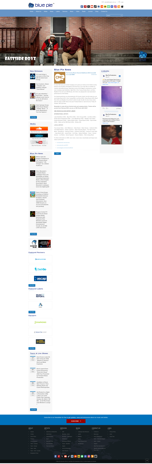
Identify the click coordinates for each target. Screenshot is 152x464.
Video (77, 11)
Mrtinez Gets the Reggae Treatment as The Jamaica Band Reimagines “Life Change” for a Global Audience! (42, 161)
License (90, 11)
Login (122, 2)
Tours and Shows (50, 446)
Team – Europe (33, 446)
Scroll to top (147, 460)
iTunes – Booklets (66, 443)
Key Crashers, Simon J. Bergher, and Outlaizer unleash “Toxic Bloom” (42, 86)
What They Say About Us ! (99, 446)
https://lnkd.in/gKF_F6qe (114, 82)
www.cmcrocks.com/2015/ (62, 145)
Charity (32, 434)
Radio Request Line (82, 441)
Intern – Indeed (97, 441)
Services (64, 11)
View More (33, 117)
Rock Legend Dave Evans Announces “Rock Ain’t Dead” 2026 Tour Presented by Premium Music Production (43, 373)
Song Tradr (112, 436)
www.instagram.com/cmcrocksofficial (65, 147)
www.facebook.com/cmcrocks (63, 142)
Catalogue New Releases (83, 431)
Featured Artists (49, 436)
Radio (84, 11)
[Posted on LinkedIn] (120, 76)
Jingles (63, 446)
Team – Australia (34, 443)
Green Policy (33, 436)
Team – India (33, 448)
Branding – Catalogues (67, 436)
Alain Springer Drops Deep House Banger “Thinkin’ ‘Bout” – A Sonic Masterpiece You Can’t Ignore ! (42, 108)
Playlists (80, 436)
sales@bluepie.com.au (110, 2)
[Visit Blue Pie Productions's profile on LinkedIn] (104, 76)
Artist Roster (49, 434)
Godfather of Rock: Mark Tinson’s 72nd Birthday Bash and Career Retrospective (43, 385)
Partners (32, 438)
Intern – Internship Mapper (99, 438)
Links (111, 434)
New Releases (49, 443)
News (51, 11)
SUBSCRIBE (75, 421)
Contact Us (104, 11)
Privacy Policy (113, 431)
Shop (96, 11)
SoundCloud (80, 443)
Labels (58, 11)
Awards (32, 431)
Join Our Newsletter (66, 448)
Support (95, 443)
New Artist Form (49, 441)
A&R (63, 431)
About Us (38, 11)
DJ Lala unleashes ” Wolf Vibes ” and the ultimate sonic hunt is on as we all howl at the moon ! (42, 97)
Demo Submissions (98, 436)
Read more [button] (105, 84)
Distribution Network (66, 441)
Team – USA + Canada (35, 450)
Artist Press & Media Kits (51, 431)
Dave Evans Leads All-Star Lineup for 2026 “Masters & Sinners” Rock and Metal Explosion (43, 360)
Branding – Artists (66, 434)
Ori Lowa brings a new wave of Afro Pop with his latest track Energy (42, 77)
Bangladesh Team (34, 453)
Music (71, 11)
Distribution (64, 438)
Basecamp (96, 434)
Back (57, 153)
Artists (45, 11)
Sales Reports (65, 450)
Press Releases (33, 441)
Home (31, 11)
